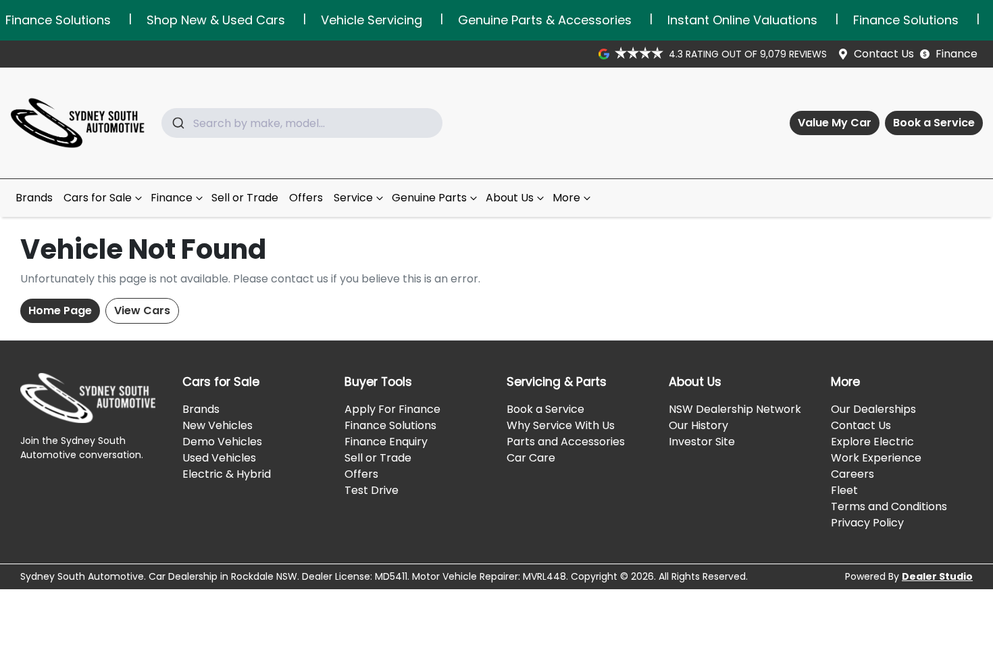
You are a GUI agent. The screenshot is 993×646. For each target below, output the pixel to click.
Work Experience (876, 458)
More (566, 197)
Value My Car (834, 122)
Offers (306, 197)
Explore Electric (872, 441)
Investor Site (702, 441)
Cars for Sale (97, 197)
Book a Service (934, 122)
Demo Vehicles (222, 441)
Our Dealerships (873, 409)
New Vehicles (217, 425)
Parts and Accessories (566, 441)
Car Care (531, 458)
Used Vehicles (219, 458)
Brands (34, 197)
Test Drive (372, 490)
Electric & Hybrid (226, 474)
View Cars (142, 310)
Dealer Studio (937, 576)
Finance (956, 53)
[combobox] (301, 123)
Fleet (844, 490)
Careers (852, 474)
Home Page (60, 310)
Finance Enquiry (386, 441)
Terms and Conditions (889, 506)
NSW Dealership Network (735, 409)
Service (353, 197)
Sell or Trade (244, 197)
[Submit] (177, 123)
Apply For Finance (392, 409)
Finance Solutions (390, 425)
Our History (698, 425)
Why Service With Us (561, 425)
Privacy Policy (867, 522)
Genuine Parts (429, 197)
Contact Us (884, 53)
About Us (510, 197)
